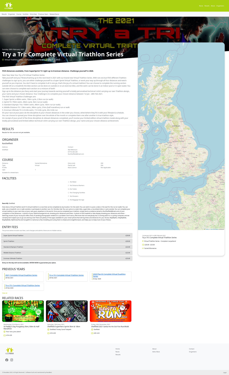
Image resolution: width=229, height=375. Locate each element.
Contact (191, 349)
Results (206, 6)
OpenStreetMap (214, 229)
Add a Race (156, 352)
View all (4, 293)
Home (118, 349)
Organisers (220, 6)
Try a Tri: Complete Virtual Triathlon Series (66, 275)
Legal (224, 372)
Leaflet (207, 229)
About (213, 6)
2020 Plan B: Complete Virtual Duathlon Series (109, 275)
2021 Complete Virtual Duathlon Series (21, 275)
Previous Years (43, 14)
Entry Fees (33, 14)
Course (18, 14)
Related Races (54, 14)
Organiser (11, 14)
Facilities (25, 14)
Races (201, 6)
